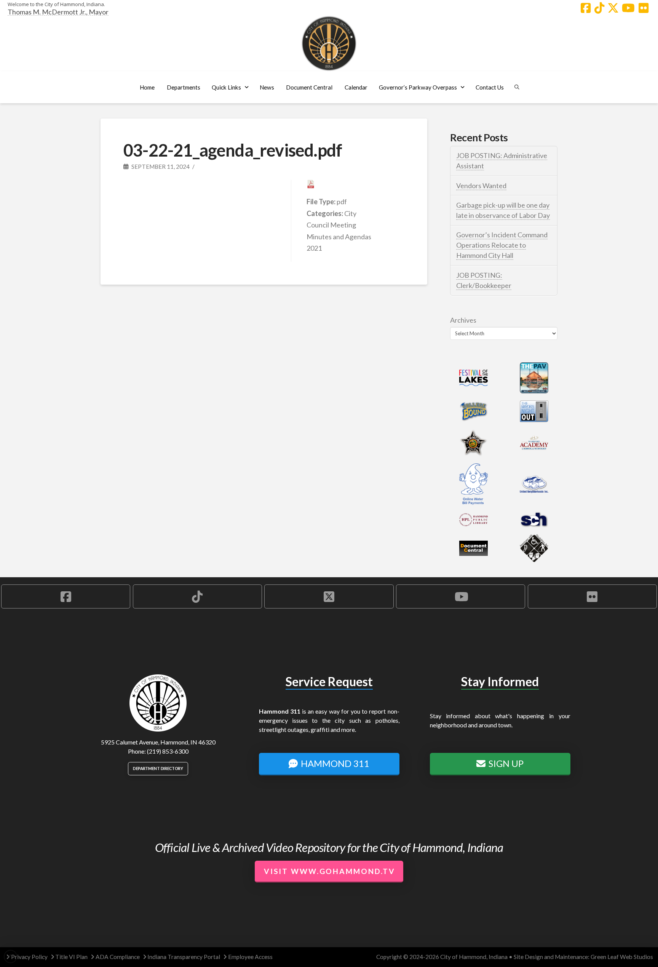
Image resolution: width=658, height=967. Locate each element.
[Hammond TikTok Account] (599, 8)
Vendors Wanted (481, 185)
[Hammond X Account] (613, 8)
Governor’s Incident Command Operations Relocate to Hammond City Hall (502, 245)
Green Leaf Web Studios (622, 956)
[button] (183, 87)
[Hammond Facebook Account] (586, 8)
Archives (463, 320)
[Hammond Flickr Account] (643, 8)
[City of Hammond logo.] (329, 43)
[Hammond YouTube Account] (628, 8)
